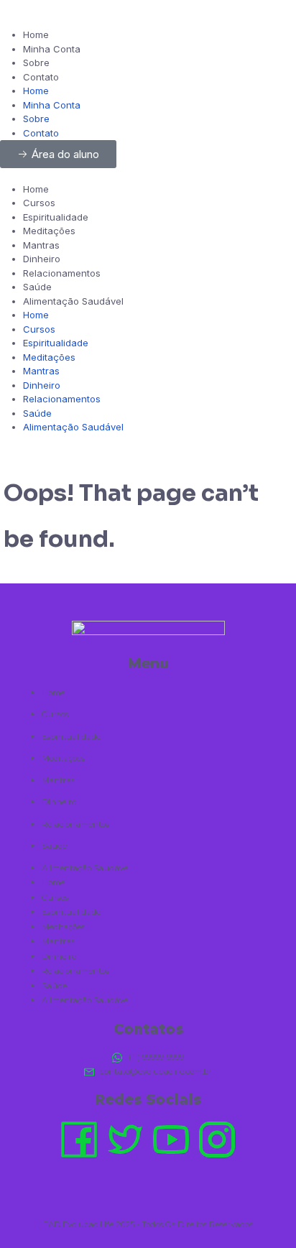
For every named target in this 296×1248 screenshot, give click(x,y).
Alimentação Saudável (73, 301)
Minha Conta (51, 49)
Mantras (41, 245)
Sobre (36, 62)
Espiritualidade (55, 217)
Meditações (49, 230)
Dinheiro (41, 258)
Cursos (39, 202)
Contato (41, 77)
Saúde (37, 286)
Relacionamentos (62, 273)
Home (36, 34)
